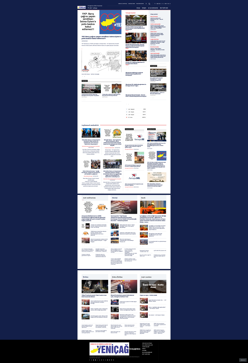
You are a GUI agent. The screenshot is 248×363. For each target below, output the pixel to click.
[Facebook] (154, 4)
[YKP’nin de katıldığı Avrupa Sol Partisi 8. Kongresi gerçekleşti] (134, 157)
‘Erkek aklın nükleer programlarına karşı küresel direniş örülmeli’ (111, 95)
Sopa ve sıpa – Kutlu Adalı (148, 295)
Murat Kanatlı (154, 16)
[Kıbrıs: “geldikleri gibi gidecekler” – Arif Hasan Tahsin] (144, 308)
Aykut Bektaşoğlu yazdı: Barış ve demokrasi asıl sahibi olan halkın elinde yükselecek (158, 56)
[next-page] (82, 49)
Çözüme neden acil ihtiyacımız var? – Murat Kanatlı (156, 19)
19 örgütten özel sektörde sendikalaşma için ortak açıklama (155, 235)
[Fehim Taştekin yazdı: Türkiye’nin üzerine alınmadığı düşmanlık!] (86, 309)
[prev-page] (79, 49)
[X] (162, 4)
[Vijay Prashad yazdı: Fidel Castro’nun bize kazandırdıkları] (95, 286)
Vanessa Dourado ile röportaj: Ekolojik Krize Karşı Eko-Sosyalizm (90, 95)
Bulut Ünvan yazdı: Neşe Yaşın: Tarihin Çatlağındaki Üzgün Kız (127, 309)
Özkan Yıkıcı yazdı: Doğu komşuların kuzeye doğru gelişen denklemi (157, 34)
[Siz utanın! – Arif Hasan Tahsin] (144, 315)
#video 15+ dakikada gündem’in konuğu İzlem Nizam (135, 63)
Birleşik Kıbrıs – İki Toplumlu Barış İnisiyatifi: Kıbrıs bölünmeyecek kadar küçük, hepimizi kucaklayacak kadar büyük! (112, 142)
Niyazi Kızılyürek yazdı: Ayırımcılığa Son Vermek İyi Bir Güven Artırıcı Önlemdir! (116, 326)
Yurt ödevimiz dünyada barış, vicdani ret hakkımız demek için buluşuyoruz (88, 250)
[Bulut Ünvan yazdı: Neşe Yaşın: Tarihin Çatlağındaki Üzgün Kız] (115, 309)
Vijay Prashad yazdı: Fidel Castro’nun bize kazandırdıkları (94, 296)
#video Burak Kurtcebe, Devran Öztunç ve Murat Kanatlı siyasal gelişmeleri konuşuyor (135, 46)
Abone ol (243, 360)
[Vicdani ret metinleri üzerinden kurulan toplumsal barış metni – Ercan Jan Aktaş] (86, 226)
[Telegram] (159, 4)
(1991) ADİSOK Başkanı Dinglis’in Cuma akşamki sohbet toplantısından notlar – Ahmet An (159, 331)
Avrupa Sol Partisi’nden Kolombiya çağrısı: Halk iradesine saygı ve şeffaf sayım (134, 146)
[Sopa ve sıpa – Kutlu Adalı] (153, 286)
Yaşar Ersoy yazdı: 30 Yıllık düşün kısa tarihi (128, 302)
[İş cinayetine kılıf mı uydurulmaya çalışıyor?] (144, 242)
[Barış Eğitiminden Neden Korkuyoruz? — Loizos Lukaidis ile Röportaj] (158, 73)
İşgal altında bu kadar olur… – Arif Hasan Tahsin (157, 300)
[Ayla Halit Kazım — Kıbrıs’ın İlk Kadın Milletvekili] (158, 87)
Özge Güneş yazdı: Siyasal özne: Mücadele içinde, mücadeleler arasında (102, 326)
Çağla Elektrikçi (154, 39)
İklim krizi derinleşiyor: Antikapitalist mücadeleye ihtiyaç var (126, 240)
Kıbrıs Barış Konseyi (88, 176)
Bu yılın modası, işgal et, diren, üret (145, 255)
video (127, 30)
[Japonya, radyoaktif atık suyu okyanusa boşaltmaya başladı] (115, 233)
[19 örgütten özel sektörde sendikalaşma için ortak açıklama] (144, 235)
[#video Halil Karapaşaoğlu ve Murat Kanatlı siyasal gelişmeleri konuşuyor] (136, 20)
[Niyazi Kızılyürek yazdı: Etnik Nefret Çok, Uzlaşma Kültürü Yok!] (124, 286)
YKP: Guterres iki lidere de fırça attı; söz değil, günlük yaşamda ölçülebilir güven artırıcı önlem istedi (156, 145)
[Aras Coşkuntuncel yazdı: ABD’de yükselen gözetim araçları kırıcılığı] (86, 302)
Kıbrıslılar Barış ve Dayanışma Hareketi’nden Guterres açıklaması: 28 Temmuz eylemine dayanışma (91, 142)
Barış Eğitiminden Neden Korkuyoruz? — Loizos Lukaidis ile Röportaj (156, 79)
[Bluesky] (167, 4)
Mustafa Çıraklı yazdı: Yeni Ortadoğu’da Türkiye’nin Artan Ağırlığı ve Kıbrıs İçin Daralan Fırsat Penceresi (127, 316)
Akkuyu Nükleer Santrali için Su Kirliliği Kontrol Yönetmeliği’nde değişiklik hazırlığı (117, 250)
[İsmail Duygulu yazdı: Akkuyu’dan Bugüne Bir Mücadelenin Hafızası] (86, 316)
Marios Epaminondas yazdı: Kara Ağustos (130, 325)
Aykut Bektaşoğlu (155, 53)
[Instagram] (156, 4)
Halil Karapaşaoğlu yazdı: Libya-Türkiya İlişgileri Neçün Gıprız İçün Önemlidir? (158, 27)
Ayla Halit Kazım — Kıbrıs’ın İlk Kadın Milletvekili (157, 93)
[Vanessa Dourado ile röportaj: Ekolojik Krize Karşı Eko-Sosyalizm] (91, 88)
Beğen (144, 109)
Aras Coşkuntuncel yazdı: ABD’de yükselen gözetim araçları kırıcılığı (99, 302)
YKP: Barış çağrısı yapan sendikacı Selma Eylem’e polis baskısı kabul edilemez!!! (101, 38)
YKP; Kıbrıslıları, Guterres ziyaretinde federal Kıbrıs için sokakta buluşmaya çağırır (154, 185)
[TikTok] (97, 360)
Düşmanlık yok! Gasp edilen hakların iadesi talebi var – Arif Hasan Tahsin (145, 325)
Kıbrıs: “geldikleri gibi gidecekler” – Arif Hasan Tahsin (157, 307)
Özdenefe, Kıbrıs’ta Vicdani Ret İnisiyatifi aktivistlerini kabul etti (101, 255)
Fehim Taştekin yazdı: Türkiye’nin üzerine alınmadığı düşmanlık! (99, 309)
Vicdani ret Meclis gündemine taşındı (86, 255)
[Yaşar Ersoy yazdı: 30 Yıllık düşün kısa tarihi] (115, 302)
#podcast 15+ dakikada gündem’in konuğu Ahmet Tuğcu (136, 85)
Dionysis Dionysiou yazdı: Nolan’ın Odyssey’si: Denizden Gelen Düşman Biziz (130, 333)
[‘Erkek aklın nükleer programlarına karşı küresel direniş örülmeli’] (111, 88)
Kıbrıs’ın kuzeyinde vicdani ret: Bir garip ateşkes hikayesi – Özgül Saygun (99, 240)
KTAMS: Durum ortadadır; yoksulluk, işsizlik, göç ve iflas (160, 256)
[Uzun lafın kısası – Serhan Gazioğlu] (101, 61)
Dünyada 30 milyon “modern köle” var (144, 251)
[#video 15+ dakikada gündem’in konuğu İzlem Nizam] (136, 56)
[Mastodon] (168, 4)
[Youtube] (165, 4)
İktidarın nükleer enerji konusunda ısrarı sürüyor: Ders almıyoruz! (131, 260)
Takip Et (144, 111)
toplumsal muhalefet (109, 147)
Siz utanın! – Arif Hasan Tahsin (156, 315)
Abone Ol (144, 117)
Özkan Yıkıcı (153, 31)
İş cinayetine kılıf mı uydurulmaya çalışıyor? (157, 242)
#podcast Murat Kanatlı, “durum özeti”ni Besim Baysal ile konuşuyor (136, 95)
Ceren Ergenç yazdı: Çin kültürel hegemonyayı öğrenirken (87, 326)
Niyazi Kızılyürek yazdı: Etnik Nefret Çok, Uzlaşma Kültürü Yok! (122, 296)
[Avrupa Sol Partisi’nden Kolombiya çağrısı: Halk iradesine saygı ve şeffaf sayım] (134, 137)
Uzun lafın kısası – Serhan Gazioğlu (90, 74)
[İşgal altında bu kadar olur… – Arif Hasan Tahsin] (144, 300)
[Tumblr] (160, 4)
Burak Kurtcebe (154, 46)
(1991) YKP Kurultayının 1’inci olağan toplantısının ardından (160, 324)
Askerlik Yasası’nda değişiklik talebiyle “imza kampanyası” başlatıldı (101, 250)
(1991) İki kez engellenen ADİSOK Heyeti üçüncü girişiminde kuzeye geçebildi (145, 331)
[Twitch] (101, 360)
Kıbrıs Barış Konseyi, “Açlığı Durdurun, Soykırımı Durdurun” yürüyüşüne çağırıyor (91, 172)
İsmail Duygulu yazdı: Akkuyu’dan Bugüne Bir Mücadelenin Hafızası (99, 316)
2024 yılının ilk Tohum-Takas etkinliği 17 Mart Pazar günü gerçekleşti (127, 226)
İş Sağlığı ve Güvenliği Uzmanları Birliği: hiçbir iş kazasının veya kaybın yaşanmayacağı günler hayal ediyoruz (157, 227)
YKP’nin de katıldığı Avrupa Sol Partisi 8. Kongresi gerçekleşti (133, 165)
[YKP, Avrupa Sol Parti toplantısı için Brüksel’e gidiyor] (134, 176)
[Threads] (170, 4)
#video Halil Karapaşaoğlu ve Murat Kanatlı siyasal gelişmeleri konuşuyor (135, 28)
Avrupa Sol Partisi (129, 149)
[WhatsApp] (164, 4)
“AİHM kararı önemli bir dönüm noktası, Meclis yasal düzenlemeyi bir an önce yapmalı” (98, 233)
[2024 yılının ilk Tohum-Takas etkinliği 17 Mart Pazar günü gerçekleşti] (115, 226)
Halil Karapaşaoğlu (155, 24)
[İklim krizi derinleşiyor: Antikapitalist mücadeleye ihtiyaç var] (115, 240)
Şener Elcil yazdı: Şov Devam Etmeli (115, 332)
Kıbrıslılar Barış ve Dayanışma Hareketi (91, 146)
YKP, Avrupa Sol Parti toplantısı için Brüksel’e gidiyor (134, 184)
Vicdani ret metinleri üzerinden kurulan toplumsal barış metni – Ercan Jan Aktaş (99, 226)
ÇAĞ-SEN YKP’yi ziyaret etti (160, 250)
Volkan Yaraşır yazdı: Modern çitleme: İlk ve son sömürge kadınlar (88, 331)
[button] (149, 4)
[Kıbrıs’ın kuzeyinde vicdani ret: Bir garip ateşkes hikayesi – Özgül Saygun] (86, 240)
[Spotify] (157, 4)
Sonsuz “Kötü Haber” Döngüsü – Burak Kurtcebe (157, 49)
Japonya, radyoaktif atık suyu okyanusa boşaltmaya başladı (128, 233)
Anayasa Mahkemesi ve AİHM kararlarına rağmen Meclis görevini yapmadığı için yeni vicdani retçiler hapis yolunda (93, 218)
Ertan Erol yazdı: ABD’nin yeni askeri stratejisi (101, 331)
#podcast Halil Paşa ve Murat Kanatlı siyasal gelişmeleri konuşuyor (134, 74)
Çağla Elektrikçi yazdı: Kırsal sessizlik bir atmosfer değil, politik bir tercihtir (157, 42)
